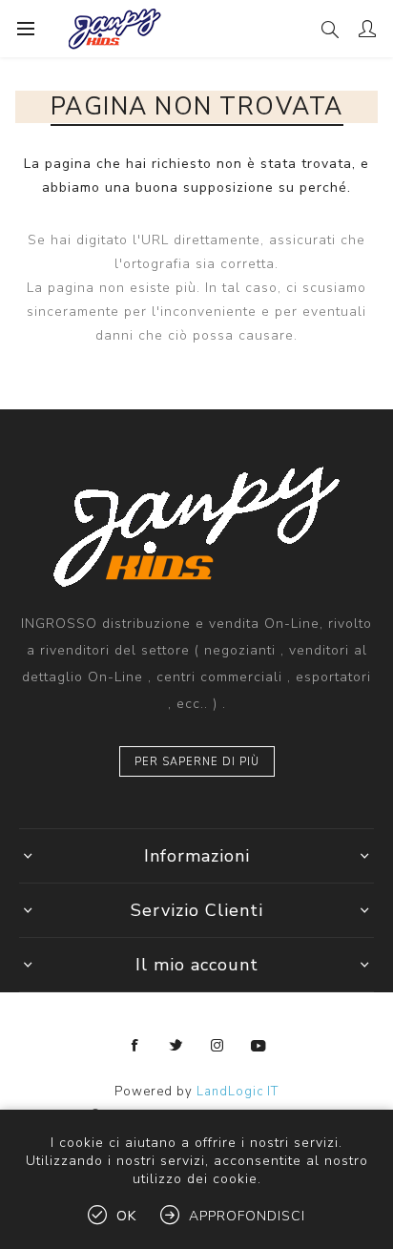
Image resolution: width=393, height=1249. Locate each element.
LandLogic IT (237, 1091)
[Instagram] (217, 1045)
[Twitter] (176, 1045)
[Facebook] (135, 1045)
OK (126, 1216)
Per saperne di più (196, 762)
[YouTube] (258, 1045)
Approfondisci (247, 1216)
